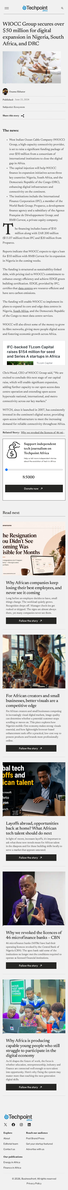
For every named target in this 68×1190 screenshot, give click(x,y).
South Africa (20, 311)
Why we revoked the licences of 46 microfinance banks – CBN (43, 432)
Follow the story (28, 620)
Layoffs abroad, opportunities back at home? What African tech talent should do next (32, 829)
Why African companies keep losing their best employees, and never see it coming (34, 588)
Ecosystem (19, 107)
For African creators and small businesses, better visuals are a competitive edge (33, 701)
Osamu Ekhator (17, 92)
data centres (25, 288)
